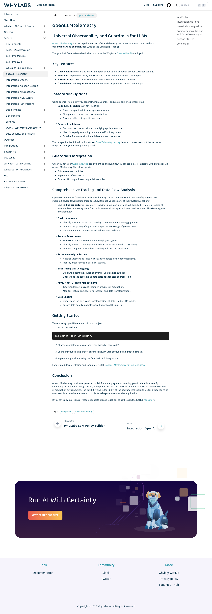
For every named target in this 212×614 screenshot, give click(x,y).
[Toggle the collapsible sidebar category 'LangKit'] (44, 122)
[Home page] (55, 15)
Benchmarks (13, 116)
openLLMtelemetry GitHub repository (125, 365)
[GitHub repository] (169, 5)
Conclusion (183, 44)
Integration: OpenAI (17, 80)
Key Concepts (13, 44)
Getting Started (185, 39)
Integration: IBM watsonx (20, 104)
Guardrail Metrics (16, 56)
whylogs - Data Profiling (17, 164)
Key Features (184, 17)
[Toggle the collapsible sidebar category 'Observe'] (44, 32)
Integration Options (188, 22)
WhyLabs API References (18, 170)
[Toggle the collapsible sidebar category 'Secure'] (44, 38)
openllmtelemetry (83, 411)
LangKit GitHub (169, 584)
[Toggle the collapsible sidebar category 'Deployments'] (44, 110)
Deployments (13, 110)
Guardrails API (14, 62)
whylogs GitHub (169, 572)
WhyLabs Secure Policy (19, 68)
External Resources (15, 182)
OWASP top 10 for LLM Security (23, 128)
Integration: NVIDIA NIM (19, 98)
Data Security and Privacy (20, 134)
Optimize (9, 140)
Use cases (9, 158)
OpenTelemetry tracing (108, 142)
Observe (8, 32)
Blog (146, 5)
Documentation (46, 5)
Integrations (11, 146)
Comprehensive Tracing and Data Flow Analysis (190, 33)
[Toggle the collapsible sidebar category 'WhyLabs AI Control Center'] (44, 26)
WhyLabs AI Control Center (19, 26)
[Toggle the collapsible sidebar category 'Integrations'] (44, 146)
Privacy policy (169, 578)
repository (149, 400)
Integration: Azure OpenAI (20, 92)
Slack (106, 572)
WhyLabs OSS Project (16, 188)
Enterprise (10, 152)
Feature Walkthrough (18, 50)
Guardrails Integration (189, 26)
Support (158, 5)
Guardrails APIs (125, 53)
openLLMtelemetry (16, 74)
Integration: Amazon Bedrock (22, 86)
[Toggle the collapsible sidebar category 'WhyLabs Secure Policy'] (44, 68)
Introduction (11, 14)
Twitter (106, 578)
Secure (8, 38)
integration (66, 411)
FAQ (6, 176)
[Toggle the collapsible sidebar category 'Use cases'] (44, 157)
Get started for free (45, 515)
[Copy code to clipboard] (164, 336)
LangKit (10, 122)
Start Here (9, 20)
